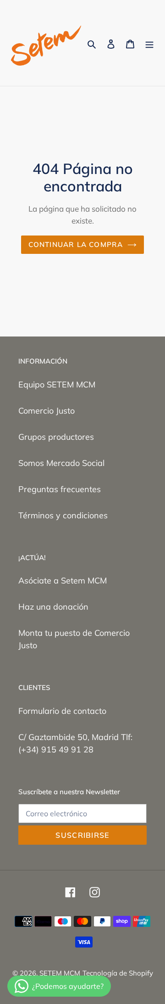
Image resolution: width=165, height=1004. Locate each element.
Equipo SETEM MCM (56, 384)
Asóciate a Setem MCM (62, 580)
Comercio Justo (46, 410)
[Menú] (149, 43)
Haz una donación (53, 606)
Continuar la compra (75, 244)
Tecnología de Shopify (117, 973)
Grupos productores (56, 437)
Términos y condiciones (63, 515)
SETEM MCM (59, 973)
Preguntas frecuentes (59, 489)
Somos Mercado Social (61, 463)
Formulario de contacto (62, 711)
